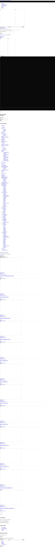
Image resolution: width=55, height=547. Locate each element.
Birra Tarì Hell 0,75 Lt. (4, 381)
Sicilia (4, 131)
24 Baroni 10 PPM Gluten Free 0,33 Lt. (7, 275)
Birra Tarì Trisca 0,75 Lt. (4, 466)
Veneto (4, 206)
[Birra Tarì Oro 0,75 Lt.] (11, 420)
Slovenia (4, 229)
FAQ (2, 529)
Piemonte (4, 130)
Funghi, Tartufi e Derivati (5, 145)
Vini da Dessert (4, 208)
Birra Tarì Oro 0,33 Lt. (4, 403)
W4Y (13, 538)
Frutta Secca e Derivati (5, 144)
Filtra (1, 120)
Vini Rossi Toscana (6, 160)
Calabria (4, 129)
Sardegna (4, 200)
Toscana (4, 202)
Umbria (4, 204)
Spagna (4, 190)
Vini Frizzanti (3, 212)
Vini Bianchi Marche (6, 152)
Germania (4, 187)
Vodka (2, 248)
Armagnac (3, 132)
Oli (2, 161)
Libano (4, 188)
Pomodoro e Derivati (4, 166)
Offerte (3, 151)
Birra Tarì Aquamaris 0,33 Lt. (5, 318)
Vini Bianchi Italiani (4, 192)
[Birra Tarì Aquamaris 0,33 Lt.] (11, 314)
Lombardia (4, 197)
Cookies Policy (4, 528)
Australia (4, 224)
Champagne (3, 139)
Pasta (2, 163)
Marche (4, 198)
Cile (4, 226)
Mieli (4, 169)
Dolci (2, 143)
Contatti (3, 530)
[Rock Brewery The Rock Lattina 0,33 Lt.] (11, 504)
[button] (2, 278)
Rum (2, 172)
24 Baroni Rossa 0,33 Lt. (4, 297)
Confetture (4, 167)
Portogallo (4, 189)
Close (1, 111)
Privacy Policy (4, 527)
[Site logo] (4, 55)
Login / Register (4, 544)
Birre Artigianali (4, 133)
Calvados (3, 138)
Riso (2, 171)
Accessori (3, 125)
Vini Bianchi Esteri (4, 185)
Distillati (3, 142)
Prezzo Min (1, 117)
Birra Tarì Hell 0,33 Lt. (4, 360)
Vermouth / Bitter (4, 184)
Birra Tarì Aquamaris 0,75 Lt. (5, 339)
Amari (2, 128)
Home (1, 252)
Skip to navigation (2, 0)
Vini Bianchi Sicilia (6, 154)
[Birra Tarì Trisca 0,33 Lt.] (11, 441)
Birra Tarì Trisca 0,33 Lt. (4, 445)
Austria (4, 186)
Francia (4, 217)
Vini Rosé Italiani (4, 219)
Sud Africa (4, 191)
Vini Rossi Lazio (5, 159)
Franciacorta (5, 179)
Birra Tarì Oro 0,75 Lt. (4, 424)
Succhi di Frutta (4, 182)
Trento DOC (5, 181)
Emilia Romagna (5, 195)
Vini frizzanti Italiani (4, 214)
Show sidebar (2, 255)
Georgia (4, 218)
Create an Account (4, 28)
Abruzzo (4, 233)
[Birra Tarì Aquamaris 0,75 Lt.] (11, 335)
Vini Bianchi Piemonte (5, 153)
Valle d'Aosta (5, 205)
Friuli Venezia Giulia (6, 196)
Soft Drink (3, 176)
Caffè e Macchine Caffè (5, 137)
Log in (1, 33)
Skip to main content (8, 0)
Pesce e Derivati (4, 165)
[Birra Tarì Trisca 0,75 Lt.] (11, 462)
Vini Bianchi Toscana (5, 156)
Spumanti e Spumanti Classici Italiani (5, 178)
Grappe (3, 147)
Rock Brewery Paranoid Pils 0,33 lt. (6, 487)
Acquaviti (3, 127)
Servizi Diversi (4, 175)
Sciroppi (3, 174)
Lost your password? (3, 34)
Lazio (4, 238)
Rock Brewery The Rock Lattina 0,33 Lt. (7, 508)
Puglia (4, 242)
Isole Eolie (4, 134)
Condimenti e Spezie (4, 141)
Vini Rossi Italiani (4, 232)
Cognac (3, 140)
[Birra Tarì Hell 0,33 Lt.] (11, 356)
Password (3, 31)
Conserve (4, 168)
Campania (4, 194)
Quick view (1, 273)
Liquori (3, 150)
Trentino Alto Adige (6, 203)
